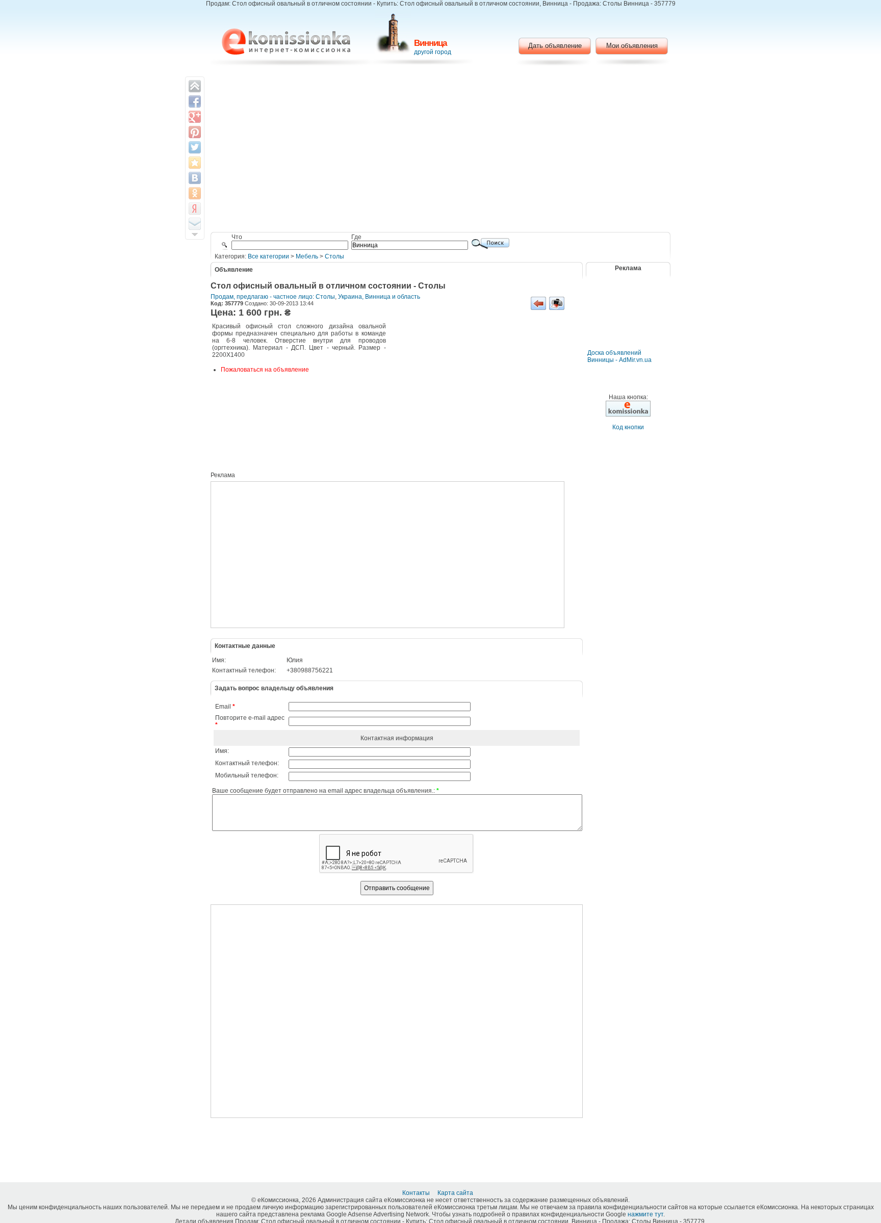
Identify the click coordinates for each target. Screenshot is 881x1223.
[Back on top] (195, 86)
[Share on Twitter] (195, 147)
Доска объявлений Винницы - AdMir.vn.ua (619, 356)
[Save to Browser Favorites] (195, 163)
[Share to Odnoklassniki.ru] (195, 193)
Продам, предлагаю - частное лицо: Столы (273, 296)
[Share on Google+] (195, 117)
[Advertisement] (440, 150)
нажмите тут (645, 1214)
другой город (432, 52)
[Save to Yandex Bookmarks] (195, 208)
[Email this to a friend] (195, 224)
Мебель (307, 256)
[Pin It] (195, 132)
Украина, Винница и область (379, 296)
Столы (334, 256)
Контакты (416, 1192)
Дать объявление (555, 45)
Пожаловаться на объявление (265, 369)
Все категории (268, 256)
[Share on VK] (195, 178)
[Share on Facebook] (195, 101)
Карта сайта (456, 1192)
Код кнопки (628, 427)
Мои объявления (632, 45)
